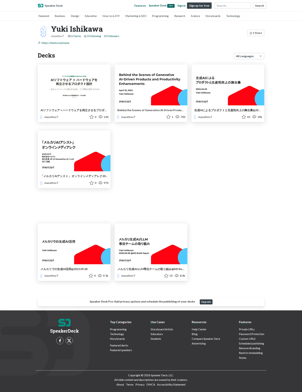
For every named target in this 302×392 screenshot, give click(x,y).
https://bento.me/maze (55, 42)
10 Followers (111, 36)
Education (91, 15)
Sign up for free (199, 5)
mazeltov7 (51, 116)
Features (140, 5)
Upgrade (206, 301)
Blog (194, 334)
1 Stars (257, 32)
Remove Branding (249, 348)
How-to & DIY (111, 15)
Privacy (140, 384)
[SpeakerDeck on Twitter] (69, 340)
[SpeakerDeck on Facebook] (60, 340)
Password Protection (251, 334)
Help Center (199, 329)
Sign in (181, 5)
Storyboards (213, 15)
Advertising (199, 343)
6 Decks (76, 36)
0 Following (94, 36)
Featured (43, 15)
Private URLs (247, 329)
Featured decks (119, 345)
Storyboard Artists (162, 329)
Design (75, 15)
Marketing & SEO (135, 15)
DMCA (150, 384)
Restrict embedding (251, 352)
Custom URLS (247, 338)
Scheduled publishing (251, 343)
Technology (233, 15)
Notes (242, 357)
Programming (160, 15)
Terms (130, 384)
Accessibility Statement (171, 384)
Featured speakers (121, 350)
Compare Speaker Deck (206, 338)
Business (60, 15)
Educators (157, 334)
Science (195, 15)
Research (179, 15)
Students (156, 338)
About (120, 384)
